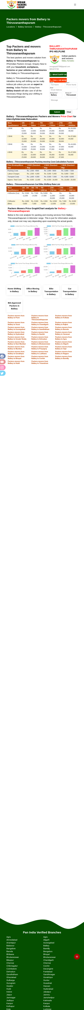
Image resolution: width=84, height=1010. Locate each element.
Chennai (10, 963)
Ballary (46, 946)
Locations (10, 27)
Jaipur (9, 995)
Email (51, 87)
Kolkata (46, 1006)
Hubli (8, 989)
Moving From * (54, 93)
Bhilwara (10, 954)
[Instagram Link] (2, 367)
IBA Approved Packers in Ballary (14, 306)
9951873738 (54, 69)
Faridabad (47, 972)
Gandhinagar (49, 974)
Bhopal (46, 954)
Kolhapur (10, 1006)
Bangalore (11, 948)
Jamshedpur (48, 997)
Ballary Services (25, 27)
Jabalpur (47, 992)
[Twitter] (2, 373)
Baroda (9, 951)
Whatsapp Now (59, 74)
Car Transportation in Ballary (70, 292)
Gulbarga (10, 980)
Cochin (46, 966)
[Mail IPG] (77, 951)
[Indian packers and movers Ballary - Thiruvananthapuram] (54, 60)
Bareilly (46, 948)
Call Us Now (59, 80)
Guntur (46, 980)
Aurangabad (48, 943)
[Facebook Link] (2, 356)
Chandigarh (48, 960)
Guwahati (47, 983)
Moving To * (68, 93)
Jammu (46, 995)
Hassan (46, 986)
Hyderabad (48, 989)
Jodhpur (10, 1000)
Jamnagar (10, 997)
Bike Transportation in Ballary (51, 292)
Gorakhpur (48, 977)
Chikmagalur (12, 966)
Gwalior (9, 986)
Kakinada (47, 1000)
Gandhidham (12, 974)
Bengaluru (47, 951)
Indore (9, 992)
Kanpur (9, 1003)
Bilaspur (10, 960)
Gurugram (10, 983)
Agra (8, 937)
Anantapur (11, 943)
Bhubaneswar (12, 957)
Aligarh (46, 940)
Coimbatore (11, 969)
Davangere (48, 969)
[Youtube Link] (2, 361)
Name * (52, 82)
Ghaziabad (11, 977)
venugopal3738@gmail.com (59, 66)
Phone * (67, 82)
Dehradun (10, 972)
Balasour (10, 946)
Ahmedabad (11, 940)
